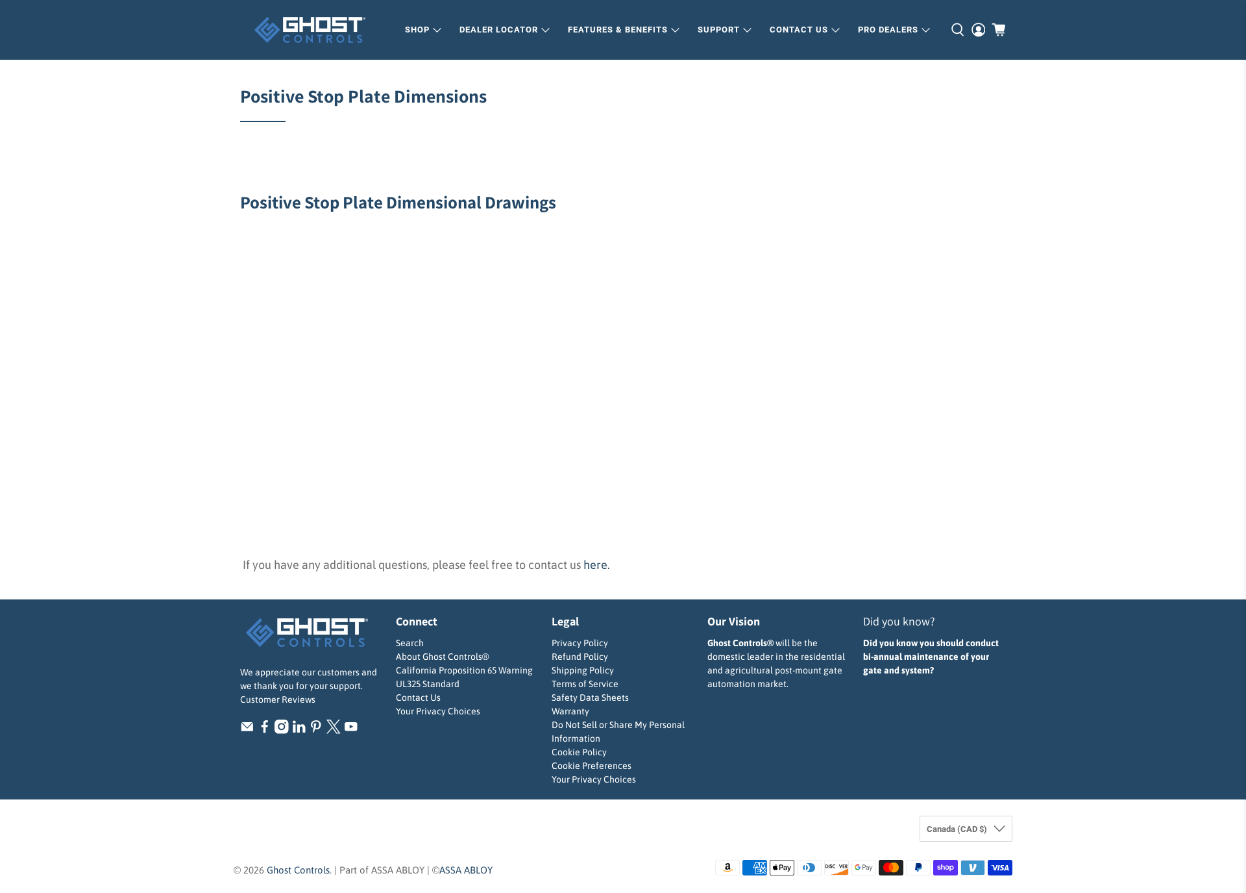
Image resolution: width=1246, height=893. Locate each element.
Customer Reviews (277, 699)
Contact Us (418, 697)
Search (410, 643)
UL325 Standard (427, 684)
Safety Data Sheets (590, 697)
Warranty (570, 711)
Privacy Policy (580, 643)
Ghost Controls (298, 869)
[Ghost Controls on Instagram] (282, 730)
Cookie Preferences (591, 766)
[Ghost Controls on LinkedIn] (299, 730)
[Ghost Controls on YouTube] (351, 730)
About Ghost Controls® (442, 656)
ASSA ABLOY (466, 869)
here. (596, 565)
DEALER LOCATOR (498, 29)
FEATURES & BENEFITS (618, 29)
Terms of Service (585, 684)
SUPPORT (719, 29)
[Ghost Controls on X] (333, 730)
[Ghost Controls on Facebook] (265, 730)
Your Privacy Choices (438, 711)
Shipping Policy (583, 670)
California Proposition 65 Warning (464, 670)
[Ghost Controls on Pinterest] (316, 730)
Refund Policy (580, 656)
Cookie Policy (579, 752)
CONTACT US (799, 29)
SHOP (417, 29)
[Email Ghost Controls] (247, 730)
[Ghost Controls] (314, 30)
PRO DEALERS (888, 29)
